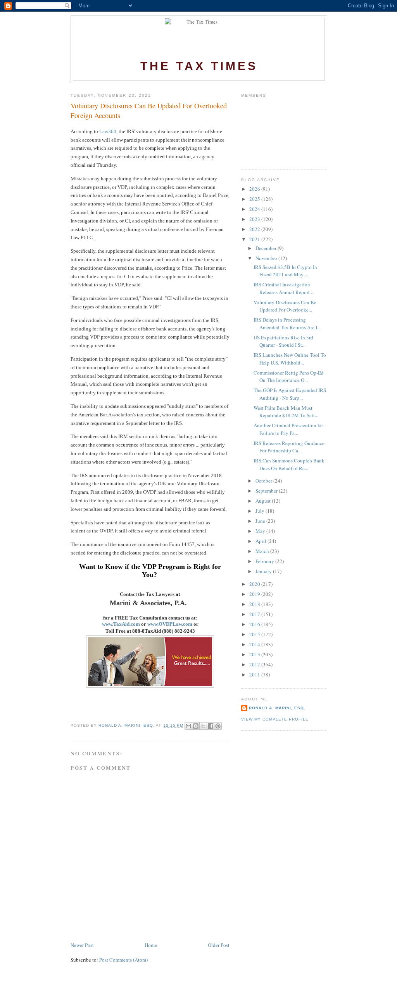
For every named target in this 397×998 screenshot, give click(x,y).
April (261, 541)
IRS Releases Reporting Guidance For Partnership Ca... (289, 447)
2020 (255, 583)
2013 (255, 654)
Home (151, 945)
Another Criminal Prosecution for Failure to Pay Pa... (288, 429)
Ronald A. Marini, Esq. (277, 708)
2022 (255, 229)
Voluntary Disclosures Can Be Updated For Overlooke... (285, 306)
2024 (255, 208)
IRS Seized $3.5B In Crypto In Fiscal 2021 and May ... (285, 271)
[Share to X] (203, 726)
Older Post (219, 945)
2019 (255, 594)
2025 (255, 198)
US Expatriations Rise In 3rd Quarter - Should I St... (283, 341)
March (262, 551)
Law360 (107, 131)
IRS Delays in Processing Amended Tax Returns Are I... (287, 323)
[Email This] (188, 726)
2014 (255, 644)
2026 (255, 188)
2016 (255, 624)
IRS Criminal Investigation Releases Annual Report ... (284, 288)
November (266, 258)
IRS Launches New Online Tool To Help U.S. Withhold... (290, 358)
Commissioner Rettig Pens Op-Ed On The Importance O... (289, 376)
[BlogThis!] (196, 726)
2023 (255, 219)
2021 (255, 239)
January (264, 571)
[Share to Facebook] (210, 726)
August (263, 500)
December (266, 248)
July (260, 510)
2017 (255, 614)
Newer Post (82, 945)
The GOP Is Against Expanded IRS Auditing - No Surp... (290, 394)
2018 (255, 604)
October (264, 480)
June (260, 520)
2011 (255, 674)
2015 (255, 634)
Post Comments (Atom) (123, 959)
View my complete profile (275, 719)
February (265, 561)
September (267, 490)
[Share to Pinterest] (218, 726)
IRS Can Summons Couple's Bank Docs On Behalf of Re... (289, 464)
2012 (255, 664)
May (260, 530)
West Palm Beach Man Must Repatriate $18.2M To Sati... (286, 411)
